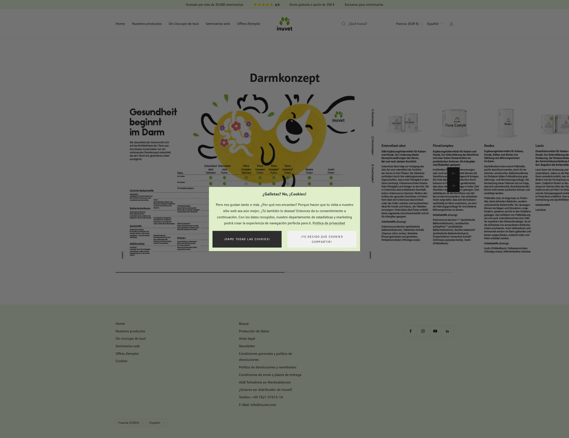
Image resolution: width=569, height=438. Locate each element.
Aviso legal (247, 338)
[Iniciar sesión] (451, 24)
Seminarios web (218, 23)
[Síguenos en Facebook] (411, 331)
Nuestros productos (147, 23)
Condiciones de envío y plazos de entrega (270, 374)
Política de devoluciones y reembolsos (267, 367)
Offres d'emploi (248, 23)
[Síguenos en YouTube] (435, 331)
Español (433, 23)
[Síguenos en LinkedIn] (447, 331)
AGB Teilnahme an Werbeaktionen (265, 382)
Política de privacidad (329, 223)
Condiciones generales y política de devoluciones (265, 356)
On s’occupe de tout (184, 23)
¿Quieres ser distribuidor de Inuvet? (265, 389)
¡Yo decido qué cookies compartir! (322, 239)
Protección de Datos (254, 331)
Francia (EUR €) (407, 23)
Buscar (244, 323)
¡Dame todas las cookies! (247, 239)
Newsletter (247, 346)
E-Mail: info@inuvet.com (257, 404)
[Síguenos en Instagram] (423, 331)
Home (120, 23)
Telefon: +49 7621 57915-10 (261, 397)
